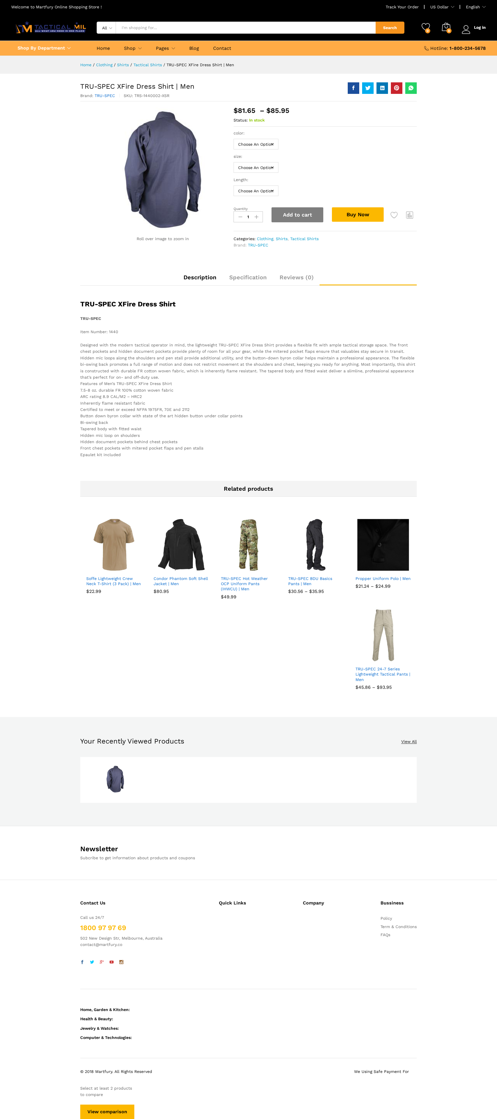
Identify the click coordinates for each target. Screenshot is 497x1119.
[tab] (200, 279)
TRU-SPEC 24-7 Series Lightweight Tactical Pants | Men (382, 674)
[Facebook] (82, 962)
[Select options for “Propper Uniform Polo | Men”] (369, 569)
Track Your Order (402, 7)
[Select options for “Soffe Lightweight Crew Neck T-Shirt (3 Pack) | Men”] (100, 569)
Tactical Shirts (304, 238)
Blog (194, 48)
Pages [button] (162, 48)
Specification (248, 277)
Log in (480, 27)
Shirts (282, 238)
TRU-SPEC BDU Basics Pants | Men (310, 581)
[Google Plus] (102, 962)
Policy (386, 918)
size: (238, 156)
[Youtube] (111, 962)
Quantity (241, 208)
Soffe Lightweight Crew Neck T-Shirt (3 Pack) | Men (113, 581)
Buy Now (358, 214)
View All (409, 741)
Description (199, 277)
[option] (115, 780)
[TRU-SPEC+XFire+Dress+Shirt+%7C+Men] (368, 88)
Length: (241, 179)
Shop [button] (129, 48)
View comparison (107, 1111)
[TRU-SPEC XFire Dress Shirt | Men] (353, 88)
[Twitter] (92, 962)
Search (390, 27)
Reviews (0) (297, 277)
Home (103, 48)
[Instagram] (121, 962)
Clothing (265, 238)
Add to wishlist (394, 215)
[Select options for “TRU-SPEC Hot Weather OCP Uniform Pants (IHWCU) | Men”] (234, 569)
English (473, 7)
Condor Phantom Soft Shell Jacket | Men (181, 581)
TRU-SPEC (105, 95)
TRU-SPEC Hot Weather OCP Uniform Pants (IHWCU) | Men (244, 583)
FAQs (385, 934)
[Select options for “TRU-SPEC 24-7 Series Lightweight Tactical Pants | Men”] (369, 659)
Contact (222, 48)
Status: (241, 120)
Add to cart (297, 215)
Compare (410, 215)
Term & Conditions (399, 926)
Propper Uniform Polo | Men (383, 578)
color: (239, 133)
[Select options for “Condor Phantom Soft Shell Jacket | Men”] (167, 569)
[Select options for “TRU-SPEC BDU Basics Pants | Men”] (302, 569)
